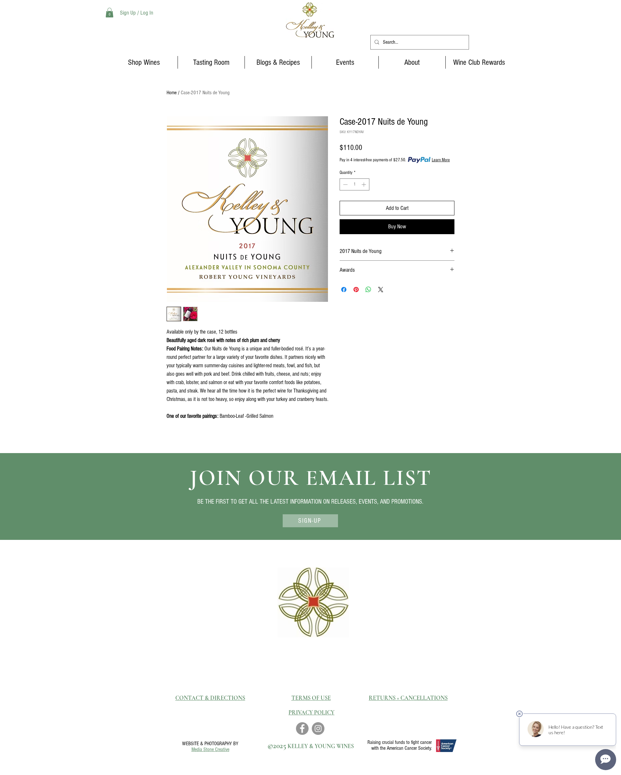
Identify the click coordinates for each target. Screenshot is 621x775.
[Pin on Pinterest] (356, 289)
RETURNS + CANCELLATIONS (408, 697)
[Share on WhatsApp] (368, 289)
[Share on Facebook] (344, 289)
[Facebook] (302, 728)
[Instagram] (318, 728)
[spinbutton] (354, 184)
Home (172, 93)
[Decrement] (345, 184)
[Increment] (364, 184)
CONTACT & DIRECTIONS (210, 697)
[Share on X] (381, 289)
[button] (109, 12)
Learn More (441, 160)
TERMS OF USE (311, 697)
